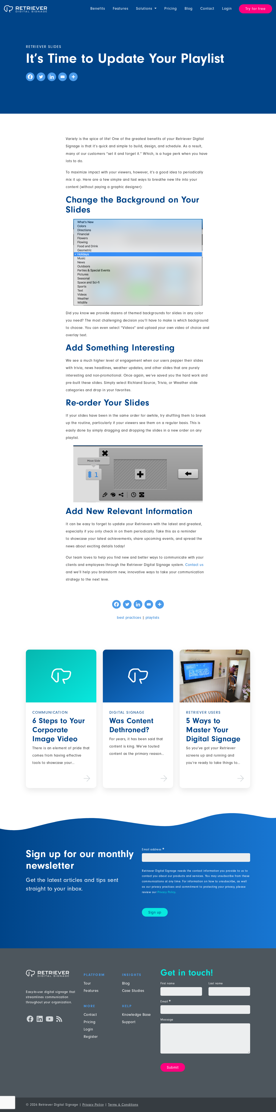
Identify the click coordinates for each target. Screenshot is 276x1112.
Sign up (154, 912)
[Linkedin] (51, 76)
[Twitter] (41, 76)
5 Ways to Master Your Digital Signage (213, 729)
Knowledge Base (136, 1014)
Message (166, 1019)
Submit (173, 1067)
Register (91, 1036)
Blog (189, 8)
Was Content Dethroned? (131, 725)
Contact (207, 8)
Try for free (255, 8)
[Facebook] (30, 76)
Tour (87, 983)
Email (165, 1001)
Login (227, 8)
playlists (152, 617)
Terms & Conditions (123, 1105)
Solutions (145, 8)
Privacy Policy (166, 892)
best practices (129, 617)
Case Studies (133, 990)
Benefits (97, 8)
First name (167, 983)
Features (120, 8)
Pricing (170, 8)
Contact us (194, 564)
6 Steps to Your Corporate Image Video (58, 729)
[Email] (62, 76)
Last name (216, 983)
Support (129, 1022)
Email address (153, 849)
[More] (73, 76)
